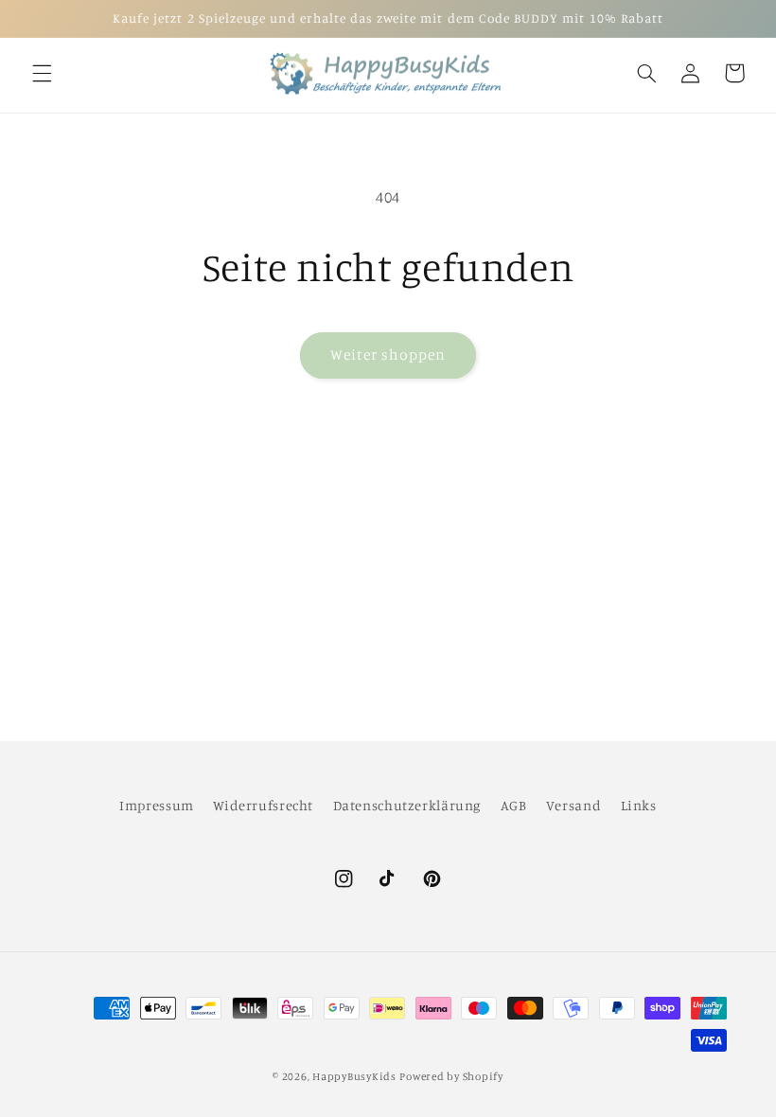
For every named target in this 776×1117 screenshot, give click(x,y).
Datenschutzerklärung (407, 805)
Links (639, 805)
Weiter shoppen (388, 354)
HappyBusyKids (354, 1076)
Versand (573, 805)
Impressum (156, 805)
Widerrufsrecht (263, 805)
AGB (514, 805)
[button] (41, 73)
